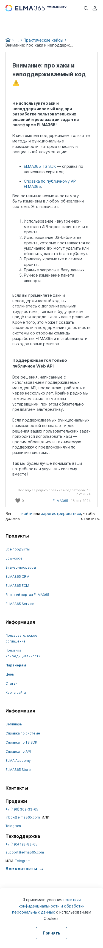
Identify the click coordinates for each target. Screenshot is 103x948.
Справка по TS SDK (21, 742)
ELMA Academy (18, 760)
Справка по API (18, 751)
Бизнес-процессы (20, 567)
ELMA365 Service (19, 604)
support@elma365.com (24, 852)
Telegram (13, 826)
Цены (10, 674)
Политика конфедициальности (22, 653)
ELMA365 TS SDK (40, 166)
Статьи (11, 683)
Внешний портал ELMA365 (27, 595)
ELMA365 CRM (17, 576)
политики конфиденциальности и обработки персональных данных (48, 905)
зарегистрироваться (61, 513)
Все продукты (17, 549)
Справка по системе (22, 733)
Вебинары (14, 724)
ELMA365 (60, 501)
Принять (51, 933)
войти (26, 513)
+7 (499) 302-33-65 (21, 809)
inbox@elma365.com (22, 817)
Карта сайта (15, 692)
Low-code (14, 558)
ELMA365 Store (18, 770)
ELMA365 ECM (17, 586)
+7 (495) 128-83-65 (21, 844)
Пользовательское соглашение (21, 638)
